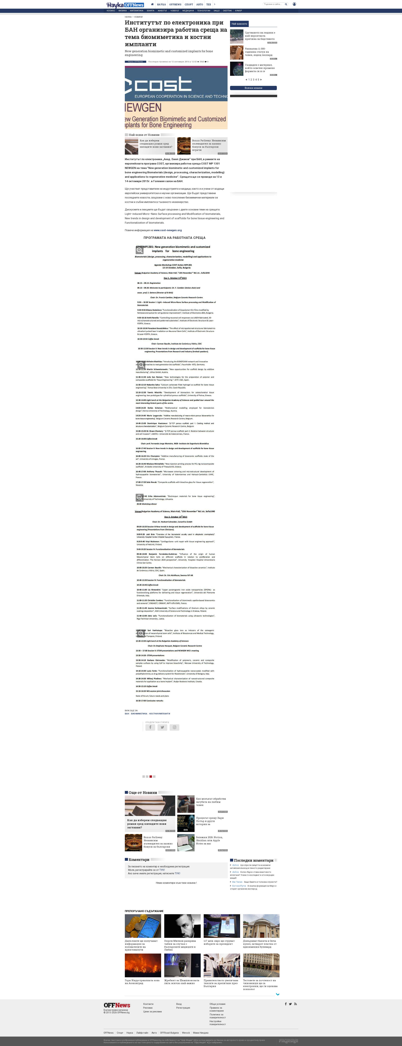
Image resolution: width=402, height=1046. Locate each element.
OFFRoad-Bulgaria (169, 1032)
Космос (111, 10)
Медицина (188, 10)
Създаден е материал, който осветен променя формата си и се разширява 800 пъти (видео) (260, 71)
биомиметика (139, 714)
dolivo (235, 865)
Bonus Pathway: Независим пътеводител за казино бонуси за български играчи (209, 145)
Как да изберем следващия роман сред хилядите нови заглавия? (156, 143)
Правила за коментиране (217, 1009)
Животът (162, 10)
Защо (217, 10)
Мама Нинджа (200, 1032)
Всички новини (253, 87)
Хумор (238, 10)
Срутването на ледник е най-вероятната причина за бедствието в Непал (260, 37)
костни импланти (159, 714)
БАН (127, 714)
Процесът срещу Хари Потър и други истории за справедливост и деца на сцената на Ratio (210, 824)
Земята (150, 10)
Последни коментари (254, 860)
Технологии (203, 10)
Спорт (189, 4)
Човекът (174, 10)
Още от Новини (143, 792)
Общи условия (217, 1004)
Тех (208, 4)
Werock (186, 1032)
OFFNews (109, 1032)
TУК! (162, 869)
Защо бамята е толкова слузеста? (260, 882)
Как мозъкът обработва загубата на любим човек (211, 802)
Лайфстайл (142, 1032)
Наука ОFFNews (135, 62)
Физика (122, 10)
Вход (179, 1004)
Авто (199, 4)
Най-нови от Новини (144, 135)
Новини (138, 17)
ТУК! (177, 873)
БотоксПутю (239, 886)
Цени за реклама (152, 1011)
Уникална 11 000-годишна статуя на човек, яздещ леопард (258, 51)
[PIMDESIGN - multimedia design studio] (287, 1042)
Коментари (139, 859)
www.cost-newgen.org (168, 230)
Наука (161, 4)
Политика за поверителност (218, 1016)
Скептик (227, 10)
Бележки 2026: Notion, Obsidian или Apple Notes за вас (209, 840)
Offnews (175, 4)
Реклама (147, 1007)
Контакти (148, 1004)
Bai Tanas (237, 882)
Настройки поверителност (218, 1023)
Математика (136, 10)
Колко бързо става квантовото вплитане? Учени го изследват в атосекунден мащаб (252, 875)
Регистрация (183, 1007)
